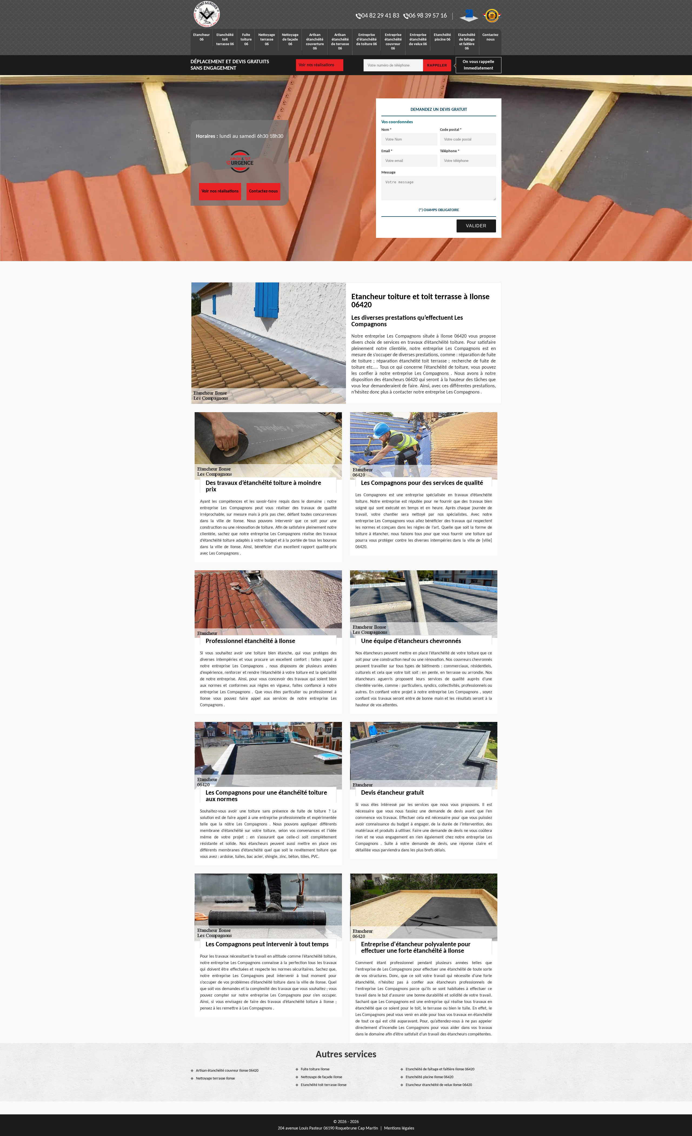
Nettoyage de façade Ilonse (321, 1077)
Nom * (386, 130)
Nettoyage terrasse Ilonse (215, 1079)
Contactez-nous (263, 191)
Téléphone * (450, 151)
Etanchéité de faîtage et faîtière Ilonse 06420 (440, 1069)
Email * (386, 151)
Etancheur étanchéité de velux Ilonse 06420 (439, 1085)
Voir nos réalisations (316, 65)
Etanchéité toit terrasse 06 (225, 39)
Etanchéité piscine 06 (442, 37)
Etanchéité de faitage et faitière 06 (466, 42)
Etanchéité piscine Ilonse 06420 (429, 1077)
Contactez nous (490, 37)
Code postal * (451, 130)
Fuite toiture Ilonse (315, 1069)
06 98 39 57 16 (428, 16)
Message (388, 173)
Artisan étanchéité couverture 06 (315, 42)
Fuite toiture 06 (246, 39)
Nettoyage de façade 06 (290, 39)
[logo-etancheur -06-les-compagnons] (224, 14)
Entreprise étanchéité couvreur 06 (393, 42)
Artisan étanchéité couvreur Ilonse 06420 (227, 1071)
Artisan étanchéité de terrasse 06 (340, 42)
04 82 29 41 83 (380, 16)
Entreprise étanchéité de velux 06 (418, 39)
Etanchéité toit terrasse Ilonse (324, 1085)
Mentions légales (399, 1128)
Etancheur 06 (201, 37)
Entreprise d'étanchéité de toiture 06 (366, 39)
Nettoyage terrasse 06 (266, 39)
